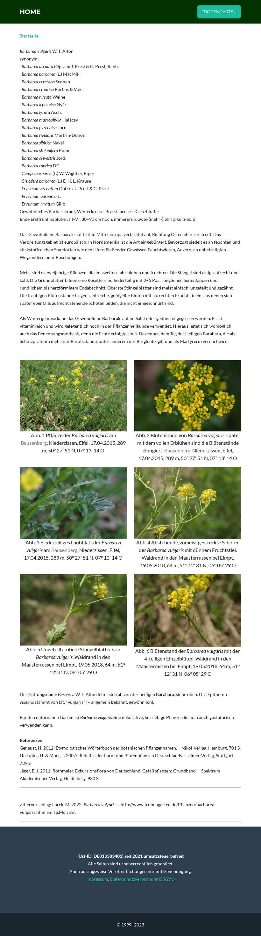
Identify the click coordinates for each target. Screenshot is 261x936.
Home (30, 12)
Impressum (97, 879)
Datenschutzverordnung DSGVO (142, 879)
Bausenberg (34, 443)
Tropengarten (219, 11)
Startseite (29, 35)
